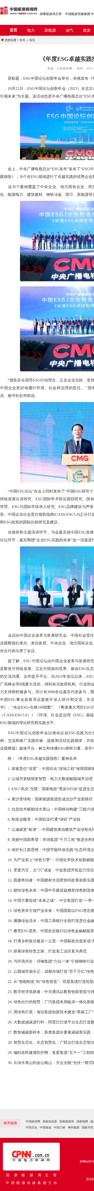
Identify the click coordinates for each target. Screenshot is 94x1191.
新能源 (50, 30)
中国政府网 (33, 1121)
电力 (31, 30)
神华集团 (73, 1127)
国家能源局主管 (51, 14)
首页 (13, 30)
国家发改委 (50, 1121)
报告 (32, 40)
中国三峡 (59, 1127)
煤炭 (87, 30)
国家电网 (82, 1121)
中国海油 (45, 1127)
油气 (69, 30)
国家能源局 (67, 1121)
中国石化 (31, 1127)
